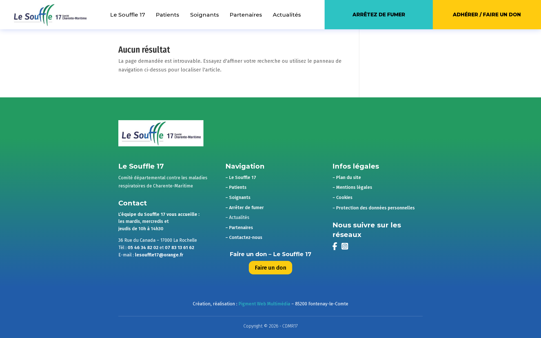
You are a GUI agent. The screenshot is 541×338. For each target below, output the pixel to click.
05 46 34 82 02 (143, 247)
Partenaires (246, 14)
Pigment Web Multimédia (264, 303)
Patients (167, 14)
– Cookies (342, 197)
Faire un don (270, 267)
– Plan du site (346, 177)
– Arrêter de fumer (244, 207)
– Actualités (237, 217)
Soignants (204, 14)
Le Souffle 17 (127, 14)
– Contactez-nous (243, 237)
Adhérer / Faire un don (487, 14)
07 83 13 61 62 (179, 247)
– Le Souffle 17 (240, 177)
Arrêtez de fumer (378, 14)
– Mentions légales (352, 187)
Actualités (287, 14)
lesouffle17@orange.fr (159, 255)
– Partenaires (239, 227)
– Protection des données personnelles (373, 208)
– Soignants (237, 197)
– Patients (236, 187)
